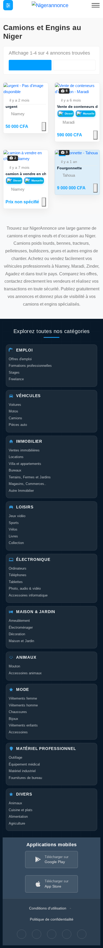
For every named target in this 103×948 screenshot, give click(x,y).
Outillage (15, 757)
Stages (14, 372)
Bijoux (13, 719)
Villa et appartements (25, 464)
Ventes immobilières (24, 450)
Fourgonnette (69, 168)
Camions (15, 418)
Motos (13, 411)
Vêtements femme (23, 698)
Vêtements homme (23, 705)
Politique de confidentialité (51, 919)
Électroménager (21, 627)
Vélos (13, 529)
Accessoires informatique (28, 595)
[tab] (30, 65)
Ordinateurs (17, 568)
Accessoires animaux (25, 673)
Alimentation (18, 817)
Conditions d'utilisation (47, 908)
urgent (11, 106)
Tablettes (16, 582)
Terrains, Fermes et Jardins (30, 477)
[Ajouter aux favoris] (44, 126)
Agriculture (17, 823)
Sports (14, 523)
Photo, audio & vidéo (25, 588)
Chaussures (18, 712)
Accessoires (18, 732)
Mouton (14, 666)
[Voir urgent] (25, 89)
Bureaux (15, 470)
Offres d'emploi (20, 359)
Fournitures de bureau (25, 778)
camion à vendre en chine (29, 174)
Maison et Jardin (21, 641)
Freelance (16, 379)
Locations (16, 457)
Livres (13, 536)
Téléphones (17, 575)
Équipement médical (24, 764)
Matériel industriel (22, 771)
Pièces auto (18, 425)
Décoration (17, 634)
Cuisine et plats (20, 810)
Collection (16, 543)
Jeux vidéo (17, 516)
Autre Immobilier (21, 491)
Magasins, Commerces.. (27, 484)
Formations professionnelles (30, 366)
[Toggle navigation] (8, 5)
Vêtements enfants (23, 725)
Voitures (15, 405)
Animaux (15, 803)
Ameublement (19, 621)
